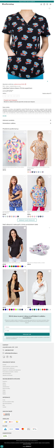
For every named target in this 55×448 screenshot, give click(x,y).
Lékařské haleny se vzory (15, 86)
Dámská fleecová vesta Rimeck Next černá (12, 306)
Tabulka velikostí (46, 93)
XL (15, 96)
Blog (4, 405)
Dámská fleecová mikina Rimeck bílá (35, 306)
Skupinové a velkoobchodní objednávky (12, 370)
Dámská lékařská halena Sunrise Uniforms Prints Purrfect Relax (38, 168)
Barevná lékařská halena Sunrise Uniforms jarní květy (38, 212)
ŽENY (4, 86)
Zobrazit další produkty (27, 220)
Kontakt (4, 364)
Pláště (4, 392)
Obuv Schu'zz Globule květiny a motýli (36, 262)
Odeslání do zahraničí (7, 375)
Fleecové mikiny (6, 388)
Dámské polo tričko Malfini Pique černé (11, 262)
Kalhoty (4, 385)
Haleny (7, 86)
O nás (4, 400)
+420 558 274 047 (9, 350)
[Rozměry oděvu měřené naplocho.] (50, 93)
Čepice (4, 393)
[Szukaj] (47, 4)
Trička (4, 390)
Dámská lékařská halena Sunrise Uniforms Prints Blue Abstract (14, 212)
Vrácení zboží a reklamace (8, 368)
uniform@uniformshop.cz (11, 353)
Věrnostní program (7, 373)
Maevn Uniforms (10, 90)
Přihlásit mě (27, 334)
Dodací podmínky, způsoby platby (10, 366)
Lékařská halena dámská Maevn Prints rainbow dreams (13, 168)
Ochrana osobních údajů (8, 401)
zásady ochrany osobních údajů (34, 442)
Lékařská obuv (6, 386)
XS (4, 96)
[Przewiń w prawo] (25, 266)
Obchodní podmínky (7, 403)
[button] (47, 81)
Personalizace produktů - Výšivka (10, 371)
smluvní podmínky (46, 442)
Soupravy (5, 381)
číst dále (4, 115)
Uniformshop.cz (34, 440)
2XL (18, 96)
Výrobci (4, 407)
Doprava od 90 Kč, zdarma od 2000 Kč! (27, 1)
